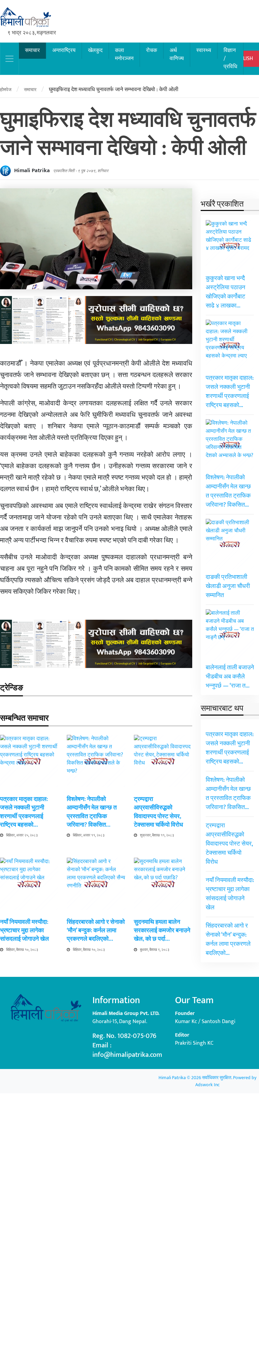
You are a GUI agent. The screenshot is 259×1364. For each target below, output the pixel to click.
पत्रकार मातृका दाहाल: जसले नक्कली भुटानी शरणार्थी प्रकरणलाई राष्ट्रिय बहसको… (24, 812)
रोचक (151, 50)
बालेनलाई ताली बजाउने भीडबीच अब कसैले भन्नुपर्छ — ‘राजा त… (230, 677)
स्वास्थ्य (203, 50)
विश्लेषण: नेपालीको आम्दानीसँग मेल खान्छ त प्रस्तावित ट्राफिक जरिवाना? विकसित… (92, 812)
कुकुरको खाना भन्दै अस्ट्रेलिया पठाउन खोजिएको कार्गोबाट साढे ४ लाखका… (225, 292)
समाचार (32, 50)
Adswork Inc (207, 1085)
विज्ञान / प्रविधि (230, 58)
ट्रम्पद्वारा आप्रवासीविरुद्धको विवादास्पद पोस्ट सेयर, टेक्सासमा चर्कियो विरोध (158, 812)
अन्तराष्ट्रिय (64, 50)
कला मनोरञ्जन (124, 54)
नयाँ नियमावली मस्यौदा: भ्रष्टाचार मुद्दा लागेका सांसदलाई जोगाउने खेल (24, 930)
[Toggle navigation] (9, 59)
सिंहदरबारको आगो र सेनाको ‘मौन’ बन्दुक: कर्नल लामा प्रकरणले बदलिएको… (96, 930)
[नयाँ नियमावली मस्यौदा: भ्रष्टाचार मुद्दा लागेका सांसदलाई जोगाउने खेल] (29, 1110)
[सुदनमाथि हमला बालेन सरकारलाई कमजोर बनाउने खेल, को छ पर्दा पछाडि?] (163, 1110)
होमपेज (5, 89)
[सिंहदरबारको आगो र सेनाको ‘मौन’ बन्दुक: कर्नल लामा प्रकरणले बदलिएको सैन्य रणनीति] (96, 1110)
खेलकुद (95, 50)
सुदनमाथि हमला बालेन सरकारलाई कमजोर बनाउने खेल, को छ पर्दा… (162, 930)
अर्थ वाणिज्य (177, 54)
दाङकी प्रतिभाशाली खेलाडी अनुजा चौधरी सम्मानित (228, 586)
